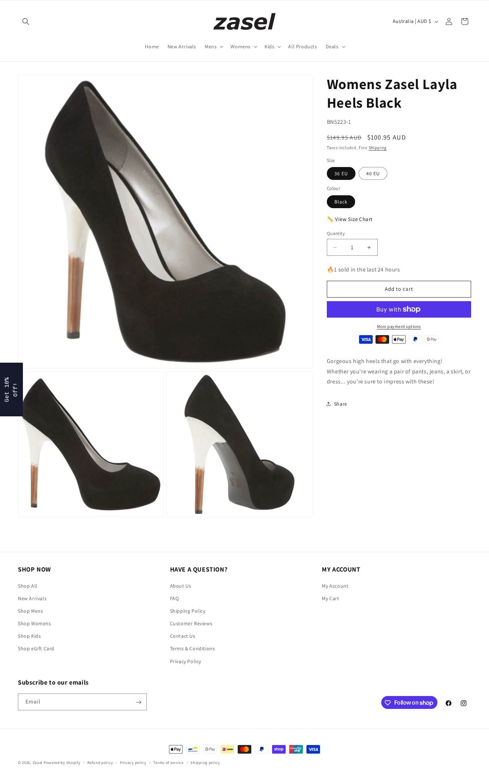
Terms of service (168, 762)
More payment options (399, 326)
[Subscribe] (138, 702)
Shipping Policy (187, 610)
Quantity (336, 233)
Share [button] (340, 404)
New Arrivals (32, 598)
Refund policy (100, 762)
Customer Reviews (191, 623)
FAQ (174, 598)
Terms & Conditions (192, 648)
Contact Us (182, 636)
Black (341, 202)
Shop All (28, 585)
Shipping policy (205, 762)
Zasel (38, 762)
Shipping (378, 147)
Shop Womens (34, 623)
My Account (335, 585)
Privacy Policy (185, 661)
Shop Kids (29, 636)
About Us (181, 585)
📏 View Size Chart (350, 219)
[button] (26, 21)
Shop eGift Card (36, 648)
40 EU (373, 173)
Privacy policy (133, 762)
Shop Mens (30, 610)
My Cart (330, 598)
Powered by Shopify (62, 762)
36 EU (341, 173)
